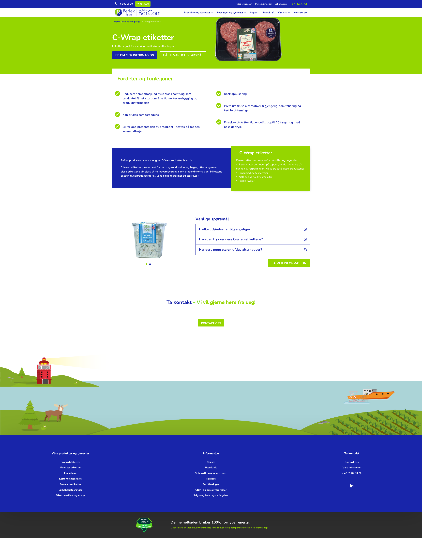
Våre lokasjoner (244, 4)
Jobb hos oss (281, 4)
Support (254, 12)
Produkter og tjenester (197, 12)
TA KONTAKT (142, 4)
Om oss (282, 12)
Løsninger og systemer (230, 12)
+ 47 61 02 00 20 (352, 473)
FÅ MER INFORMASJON (289, 263)
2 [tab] (150, 264)
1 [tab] (146, 264)
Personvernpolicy (263, 4)
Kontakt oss (300, 12)
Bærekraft (269, 12)
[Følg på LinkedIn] (351, 486)
